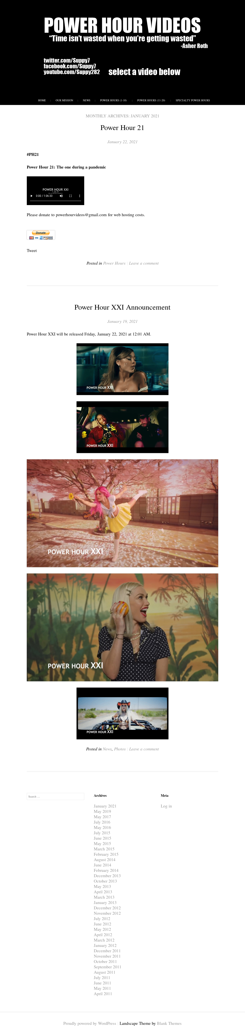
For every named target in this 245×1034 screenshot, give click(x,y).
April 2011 (103, 993)
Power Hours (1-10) (113, 100)
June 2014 (102, 865)
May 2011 (102, 988)
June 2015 (102, 838)
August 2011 (104, 972)
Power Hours (114, 263)
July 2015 (102, 832)
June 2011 (102, 983)
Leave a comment (144, 263)
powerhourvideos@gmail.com (81, 214)
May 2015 (102, 843)
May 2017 (102, 816)
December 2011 (107, 950)
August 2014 (104, 859)
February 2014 (106, 870)
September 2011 (107, 966)
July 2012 (102, 918)
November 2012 (107, 913)
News (86, 100)
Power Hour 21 (122, 127)
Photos (120, 749)
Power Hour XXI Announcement (122, 307)
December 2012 (107, 907)
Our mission (64, 100)
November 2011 (107, 956)
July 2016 (102, 822)
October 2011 (105, 961)
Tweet (32, 250)
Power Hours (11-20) (151, 100)
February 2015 (106, 854)
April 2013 (103, 891)
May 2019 (102, 811)
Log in (166, 806)
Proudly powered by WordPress (89, 1023)
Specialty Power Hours (193, 100)
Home (42, 100)
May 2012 (102, 929)
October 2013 (105, 881)
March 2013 (104, 897)
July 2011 (102, 977)
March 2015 (104, 849)
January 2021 (105, 806)
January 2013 (105, 902)
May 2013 (102, 886)
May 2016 (102, 827)
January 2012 (105, 945)
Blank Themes (169, 1023)
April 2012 (103, 934)
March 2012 (104, 940)
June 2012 (102, 924)
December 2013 (107, 875)
